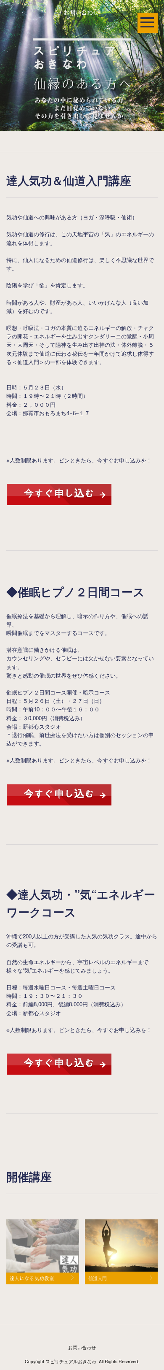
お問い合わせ (81, 12)
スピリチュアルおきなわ (70, 1361)
